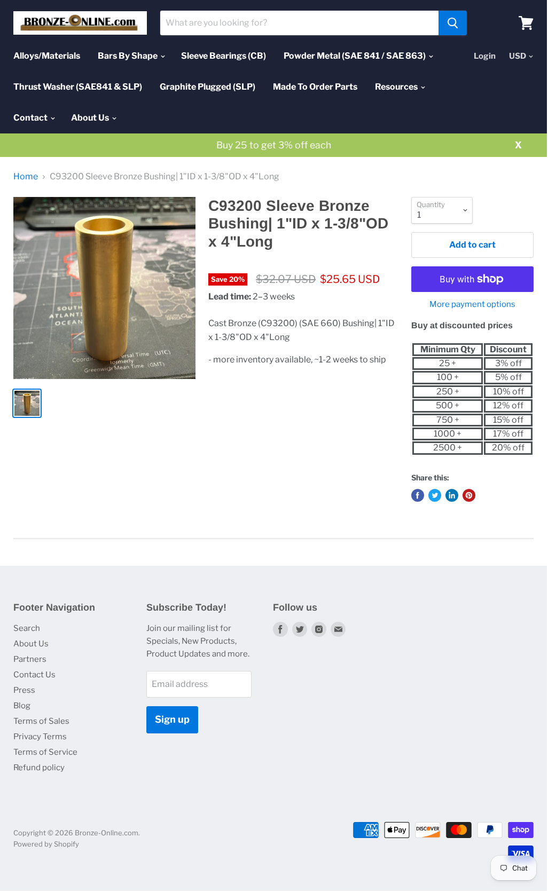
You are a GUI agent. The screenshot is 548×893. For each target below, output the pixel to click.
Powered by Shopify (46, 844)
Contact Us (34, 674)
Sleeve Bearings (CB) (223, 56)
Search (26, 628)
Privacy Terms (40, 736)
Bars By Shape (128, 56)
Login (485, 56)
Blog (21, 705)
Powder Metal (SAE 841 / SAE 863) (355, 56)
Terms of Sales (41, 721)
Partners (29, 659)
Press (24, 690)
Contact (31, 118)
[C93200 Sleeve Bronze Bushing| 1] (104, 288)
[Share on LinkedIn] (451, 495)
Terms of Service (45, 752)
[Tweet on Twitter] (434, 495)
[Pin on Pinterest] (469, 495)
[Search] (453, 23)
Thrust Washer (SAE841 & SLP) (77, 87)
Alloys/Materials (46, 56)
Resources (397, 87)
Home (25, 176)
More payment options (472, 304)
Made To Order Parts (315, 87)
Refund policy (39, 767)
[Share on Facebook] (417, 495)
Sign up (172, 719)
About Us (91, 118)
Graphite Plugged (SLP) (207, 87)
